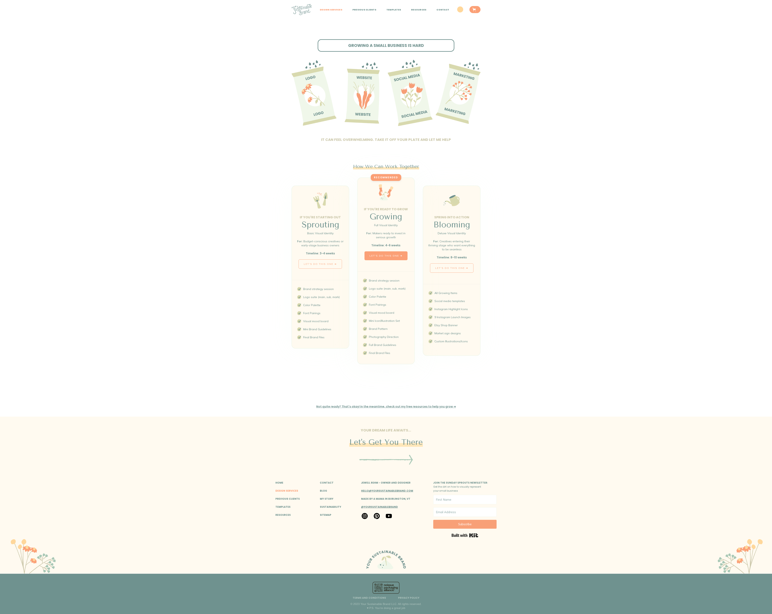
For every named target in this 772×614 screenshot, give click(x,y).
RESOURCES (418, 9)
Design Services (331, 9)
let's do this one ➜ (320, 263)
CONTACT (442, 9)
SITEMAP (325, 515)
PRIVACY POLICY (408, 598)
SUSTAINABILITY (330, 507)
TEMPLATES (393, 9)
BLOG (323, 490)
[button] (474, 9)
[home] (302, 9)
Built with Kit (465, 535)
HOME (279, 482)
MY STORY (326, 498)
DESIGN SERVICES (286, 490)
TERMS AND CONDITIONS (369, 598)
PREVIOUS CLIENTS (364, 9)
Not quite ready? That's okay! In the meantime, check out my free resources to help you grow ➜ (386, 407)
